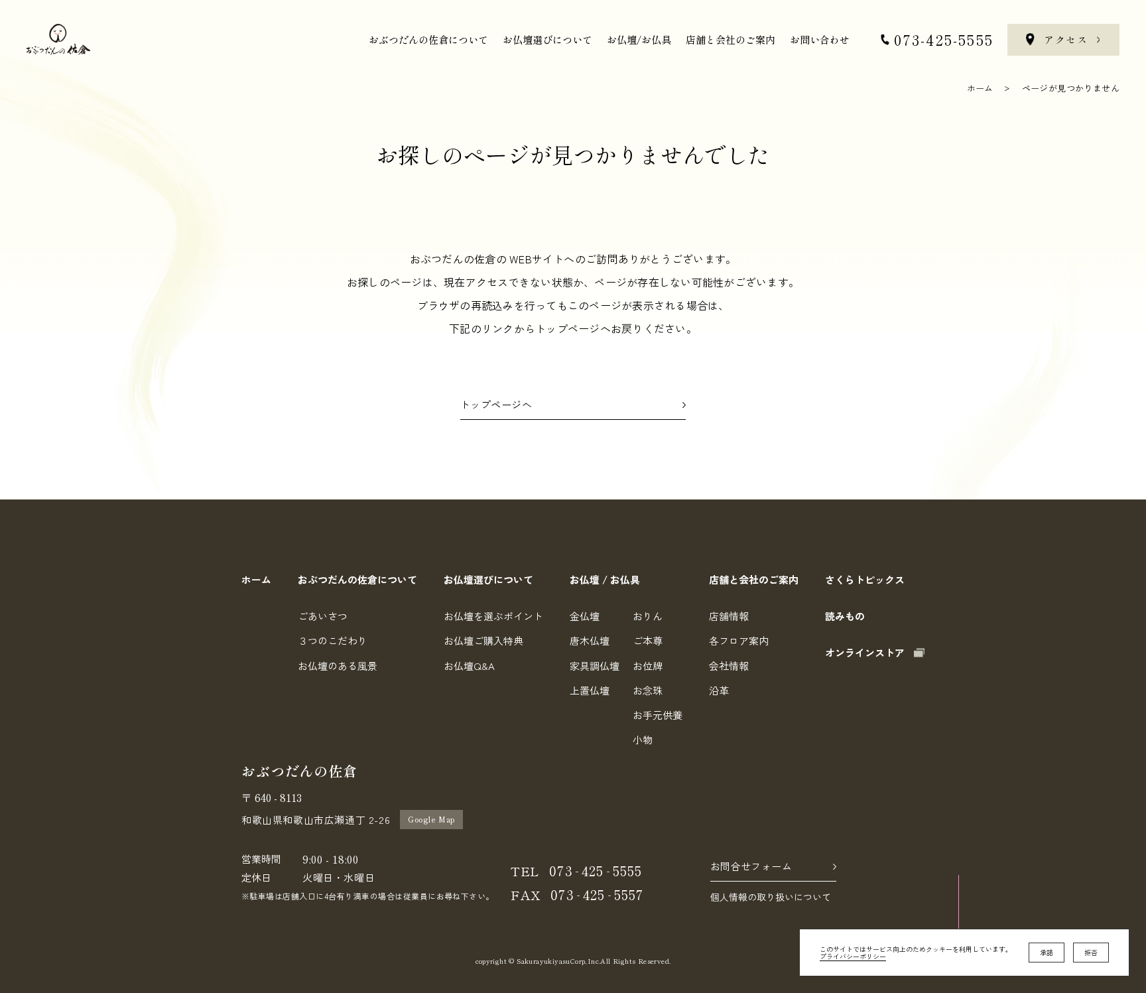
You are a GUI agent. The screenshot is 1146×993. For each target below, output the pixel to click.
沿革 (719, 690)
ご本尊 (648, 640)
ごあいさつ (323, 616)
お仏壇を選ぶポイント (493, 616)
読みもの (845, 616)
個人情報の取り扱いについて (770, 897)
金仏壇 (585, 616)
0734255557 (596, 894)
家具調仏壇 (594, 665)
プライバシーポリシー (853, 956)
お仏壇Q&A (469, 665)
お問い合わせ (820, 39)
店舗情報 (729, 616)
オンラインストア (865, 652)
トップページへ (496, 405)
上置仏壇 (589, 690)
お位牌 (648, 665)
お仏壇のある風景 (337, 665)
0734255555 (595, 870)
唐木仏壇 (589, 640)
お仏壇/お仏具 (639, 39)
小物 (643, 739)
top (959, 956)
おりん (648, 616)
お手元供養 (657, 714)
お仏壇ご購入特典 (483, 640)
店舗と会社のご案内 (730, 39)
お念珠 (648, 690)
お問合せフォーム (751, 866)
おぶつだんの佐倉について (428, 39)
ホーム (980, 88)
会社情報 (729, 665)
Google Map (431, 819)
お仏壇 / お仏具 (605, 579)
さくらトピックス (865, 579)
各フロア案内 (739, 640)
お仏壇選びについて (547, 39)
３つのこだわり (332, 640)
